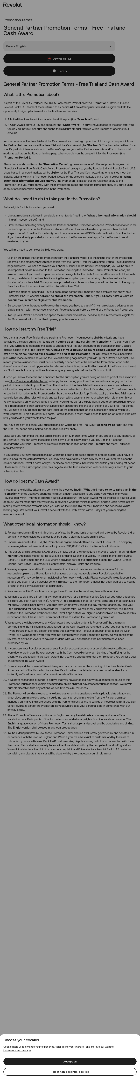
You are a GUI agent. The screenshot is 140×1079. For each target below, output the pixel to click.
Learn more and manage (17, 1050)
